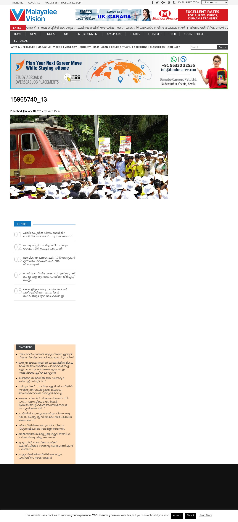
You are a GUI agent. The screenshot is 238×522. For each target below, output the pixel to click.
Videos (57, 47)
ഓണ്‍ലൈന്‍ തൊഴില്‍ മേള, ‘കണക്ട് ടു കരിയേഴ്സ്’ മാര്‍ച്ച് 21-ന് (41, 380)
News (33, 34)
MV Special (114, 34)
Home (18, 34)
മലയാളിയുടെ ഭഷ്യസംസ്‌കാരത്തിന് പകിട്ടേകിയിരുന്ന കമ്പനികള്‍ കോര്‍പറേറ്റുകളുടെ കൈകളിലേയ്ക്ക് (45, 293)
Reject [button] (190, 516)
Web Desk (54, 111)
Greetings (140, 47)
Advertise (34, 2)
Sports (135, 34)
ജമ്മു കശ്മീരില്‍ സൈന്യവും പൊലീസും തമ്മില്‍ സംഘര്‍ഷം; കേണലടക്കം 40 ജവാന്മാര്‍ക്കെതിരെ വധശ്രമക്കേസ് (101, 28)
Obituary (173, 47)
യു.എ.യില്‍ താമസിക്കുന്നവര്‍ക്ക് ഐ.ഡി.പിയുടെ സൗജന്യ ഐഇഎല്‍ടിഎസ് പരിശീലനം (46, 447)
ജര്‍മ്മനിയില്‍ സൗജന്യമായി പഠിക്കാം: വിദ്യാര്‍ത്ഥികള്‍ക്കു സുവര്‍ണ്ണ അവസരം (42, 428)
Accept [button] (177, 516)
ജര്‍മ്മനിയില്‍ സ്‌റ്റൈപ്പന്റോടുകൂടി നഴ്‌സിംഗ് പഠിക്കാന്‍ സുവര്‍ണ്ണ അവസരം (44, 436)
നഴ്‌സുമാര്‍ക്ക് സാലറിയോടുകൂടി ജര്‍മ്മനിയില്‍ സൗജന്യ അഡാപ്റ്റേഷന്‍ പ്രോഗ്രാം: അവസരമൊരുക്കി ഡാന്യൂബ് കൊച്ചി (46, 391)
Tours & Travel (121, 47)
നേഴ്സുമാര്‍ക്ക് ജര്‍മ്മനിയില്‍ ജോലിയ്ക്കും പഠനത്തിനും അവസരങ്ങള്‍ (40, 457)
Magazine (44, 47)
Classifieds (157, 47)
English (51, 34)
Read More (205, 516)
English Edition (189, 2)
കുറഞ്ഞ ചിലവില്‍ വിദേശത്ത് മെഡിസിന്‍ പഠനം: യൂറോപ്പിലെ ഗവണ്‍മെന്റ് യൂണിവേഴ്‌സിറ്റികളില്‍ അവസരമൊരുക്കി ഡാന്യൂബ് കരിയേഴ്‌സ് (44, 404)
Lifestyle (154, 34)
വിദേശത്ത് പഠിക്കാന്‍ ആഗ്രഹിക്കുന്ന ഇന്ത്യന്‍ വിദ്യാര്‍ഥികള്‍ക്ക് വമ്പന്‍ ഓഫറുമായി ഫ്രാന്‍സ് (46, 356)
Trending (18, 2)
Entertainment (88, 34)
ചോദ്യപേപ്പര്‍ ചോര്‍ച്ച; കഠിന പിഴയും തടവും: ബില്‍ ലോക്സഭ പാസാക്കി (45, 247)
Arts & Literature (23, 47)
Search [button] (222, 47)
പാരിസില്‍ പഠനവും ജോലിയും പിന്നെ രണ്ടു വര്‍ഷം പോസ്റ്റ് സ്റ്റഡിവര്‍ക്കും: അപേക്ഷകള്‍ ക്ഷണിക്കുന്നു (45, 418)
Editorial (21, 40)
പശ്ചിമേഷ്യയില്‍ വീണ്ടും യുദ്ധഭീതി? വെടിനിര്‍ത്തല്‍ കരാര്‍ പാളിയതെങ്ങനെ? (47, 235)
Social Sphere (194, 34)
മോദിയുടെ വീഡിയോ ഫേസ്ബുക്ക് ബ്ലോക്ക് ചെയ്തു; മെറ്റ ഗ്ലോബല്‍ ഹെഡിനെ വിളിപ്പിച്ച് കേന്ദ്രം (49, 278)
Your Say (71, 47)
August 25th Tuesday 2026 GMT (64, 2)
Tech (172, 34)
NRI (66, 34)
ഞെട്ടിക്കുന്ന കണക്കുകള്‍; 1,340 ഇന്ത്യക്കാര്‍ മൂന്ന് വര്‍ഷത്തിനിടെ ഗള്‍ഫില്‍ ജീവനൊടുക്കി (49, 262)
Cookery (85, 47)
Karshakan (100, 47)
